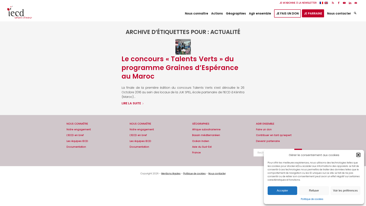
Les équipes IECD (77, 141)
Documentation (76, 147)
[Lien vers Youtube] (344, 3)
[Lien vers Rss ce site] (333, 3)
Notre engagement (79, 129)
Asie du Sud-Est (202, 147)
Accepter (282, 190)
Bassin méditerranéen (206, 135)
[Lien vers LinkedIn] (350, 3)
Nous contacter (217, 173)
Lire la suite (131, 103)
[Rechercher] (355, 13)
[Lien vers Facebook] (338, 3)
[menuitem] (297, 3)
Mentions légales (171, 173)
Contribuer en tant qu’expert (273, 135)
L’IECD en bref (75, 135)
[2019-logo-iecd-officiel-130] (19, 13)
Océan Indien (200, 141)
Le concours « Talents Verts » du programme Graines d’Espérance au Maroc (180, 67)
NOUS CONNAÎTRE (77, 124)
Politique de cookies (312, 199)
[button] (358, 155)
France (196, 152)
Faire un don (264, 129)
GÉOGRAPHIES (200, 124)
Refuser (314, 190)
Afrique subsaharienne (206, 129)
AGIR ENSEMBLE (265, 124)
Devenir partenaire (268, 141)
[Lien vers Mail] (356, 3)
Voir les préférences (345, 190)
